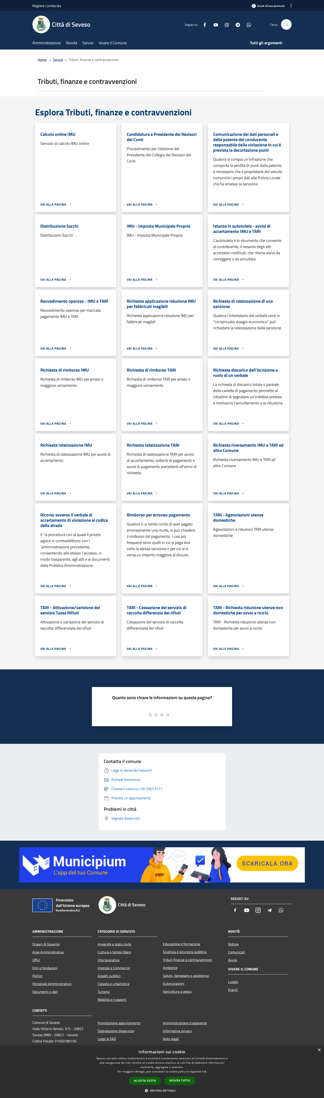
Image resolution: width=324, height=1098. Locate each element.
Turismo (104, 991)
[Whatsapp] (247, 24)
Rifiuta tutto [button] (179, 1080)
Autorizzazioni (173, 983)
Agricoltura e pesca (177, 991)
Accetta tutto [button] (145, 1081)
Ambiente (170, 967)
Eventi (233, 989)
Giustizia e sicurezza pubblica (185, 951)
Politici (37, 975)
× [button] (319, 1050)
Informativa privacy (177, 1031)
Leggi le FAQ (107, 1038)
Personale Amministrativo (51, 983)
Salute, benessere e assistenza (186, 975)
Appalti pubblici (109, 975)
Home (42, 59)
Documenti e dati (45, 991)
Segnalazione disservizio (116, 1031)
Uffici (36, 960)
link (204, 1071)
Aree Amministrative (48, 952)
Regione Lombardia (46, 5)
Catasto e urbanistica (113, 983)
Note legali (171, 1038)
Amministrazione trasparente (185, 1023)
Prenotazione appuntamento (119, 1023)
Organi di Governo (46, 944)
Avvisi (232, 960)
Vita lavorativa (108, 960)
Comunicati (236, 952)
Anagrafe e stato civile (114, 944)
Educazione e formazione (181, 944)
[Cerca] (286, 24)
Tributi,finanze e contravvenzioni (187, 959)
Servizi (58, 59)
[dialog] (162, 1071)
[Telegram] (236, 24)
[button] (162, 1090)
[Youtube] (214, 24)
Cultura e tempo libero (114, 952)
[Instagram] (225, 24)
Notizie (233, 944)
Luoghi (233, 981)
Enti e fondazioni (45, 968)
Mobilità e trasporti (112, 999)
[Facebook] (203, 24)
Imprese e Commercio (114, 968)
